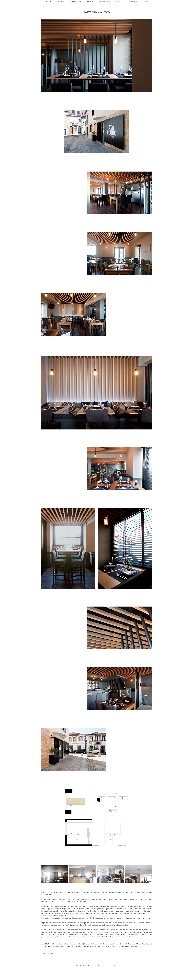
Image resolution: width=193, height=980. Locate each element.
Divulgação (133, 1)
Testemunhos (104, 1)
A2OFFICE (60, 1)
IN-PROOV (106, 946)
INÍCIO (48, 1)
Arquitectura (75, 1)
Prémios (90, 1)
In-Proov (119, 1)
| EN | (146, 1)
